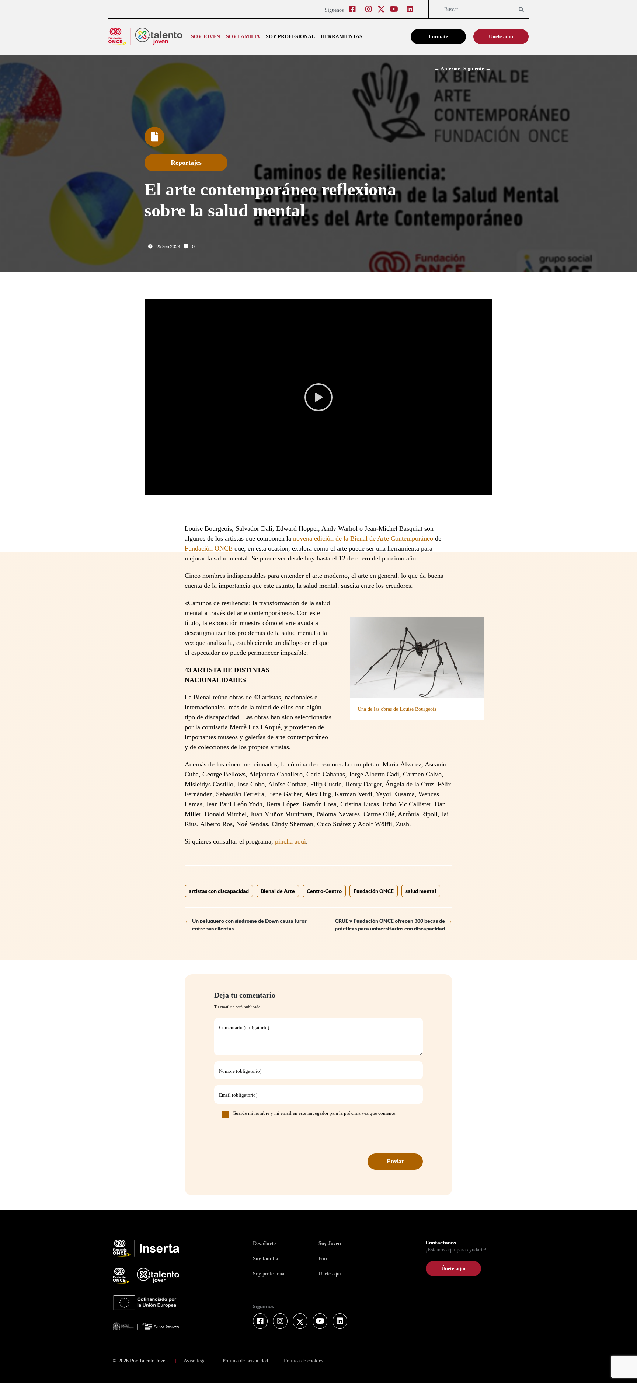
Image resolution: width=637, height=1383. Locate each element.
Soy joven (205, 36)
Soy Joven (329, 1243)
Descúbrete (264, 1243)
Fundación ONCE (209, 548)
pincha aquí (290, 841)
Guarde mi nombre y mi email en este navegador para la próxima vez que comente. (314, 1113)
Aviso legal (195, 1360)
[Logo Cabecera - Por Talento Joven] (145, 37)
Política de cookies (303, 1360)
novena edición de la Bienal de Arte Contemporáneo (363, 538)
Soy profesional (290, 36)
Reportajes (186, 162)
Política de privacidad (245, 1360)
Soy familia (243, 36)
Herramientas (341, 36)
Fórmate (438, 36)
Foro (323, 1258)
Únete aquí (501, 36)
